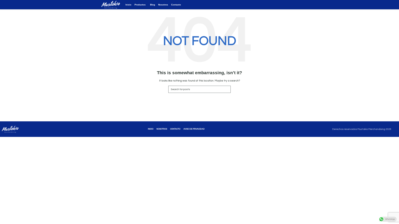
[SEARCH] (227, 89)
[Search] (293, 5)
